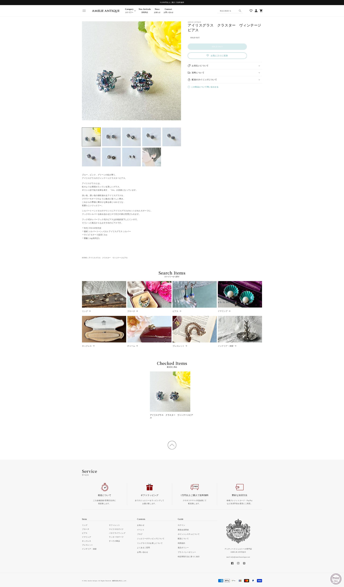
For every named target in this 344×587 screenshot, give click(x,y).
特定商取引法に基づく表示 (189, 557)
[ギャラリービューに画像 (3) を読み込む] (131, 137)
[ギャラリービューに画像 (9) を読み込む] (151, 157)
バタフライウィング (117, 533)
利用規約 (181, 543)
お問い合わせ (168, 10)
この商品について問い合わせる (204, 87)
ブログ (140, 534)
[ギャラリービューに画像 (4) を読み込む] (151, 137)
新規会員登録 (183, 530)
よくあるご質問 (143, 548)
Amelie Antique (92, 580)
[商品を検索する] (240, 10)
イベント (140, 530)
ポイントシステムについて (189, 534)
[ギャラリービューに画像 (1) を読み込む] (91, 137)
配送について (183, 539)
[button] (84, 11)
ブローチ (131, 311)
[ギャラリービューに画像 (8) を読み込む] (131, 157)
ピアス (175, 311)
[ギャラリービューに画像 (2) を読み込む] (111, 137)
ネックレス (87, 346)
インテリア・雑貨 (226, 346)
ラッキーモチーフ (116, 537)
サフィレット (114, 525)
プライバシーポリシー (187, 552)
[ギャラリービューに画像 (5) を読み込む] (171, 137)
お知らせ (157, 10)
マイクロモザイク (116, 529)
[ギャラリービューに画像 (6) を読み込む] (91, 157)
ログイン (181, 525)
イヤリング (223, 311)
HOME (84, 258)
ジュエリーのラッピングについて (150, 539)
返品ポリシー (183, 548)
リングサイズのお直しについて (150, 543)
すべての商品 (114, 541)
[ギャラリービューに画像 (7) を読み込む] (111, 157)
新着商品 (145, 10)
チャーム (131, 346)
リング (85, 311)
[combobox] (230, 10)
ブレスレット (178, 346)
